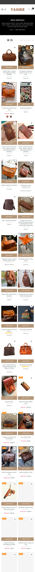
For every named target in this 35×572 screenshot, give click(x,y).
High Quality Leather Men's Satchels (9, 295)
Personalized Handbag (26, 329)
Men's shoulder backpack (9, 220)
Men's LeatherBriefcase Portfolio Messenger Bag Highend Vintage (9, 366)
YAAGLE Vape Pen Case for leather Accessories (9, 508)
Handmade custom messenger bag (26, 186)
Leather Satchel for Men (26, 472)
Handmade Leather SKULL (26, 507)
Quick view (14, 47)
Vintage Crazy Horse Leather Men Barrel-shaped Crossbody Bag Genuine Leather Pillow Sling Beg (25, 223)
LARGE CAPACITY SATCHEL (9, 185)
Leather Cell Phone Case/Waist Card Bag (9, 543)
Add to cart (26, 67)
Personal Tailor (9, 402)
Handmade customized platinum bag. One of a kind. (25, 72)
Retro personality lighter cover (26, 402)
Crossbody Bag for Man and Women (9, 330)
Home (11, 30)
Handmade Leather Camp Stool (26, 259)
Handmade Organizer (26, 108)
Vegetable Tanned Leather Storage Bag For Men (9, 259)
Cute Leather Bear (26, 437)
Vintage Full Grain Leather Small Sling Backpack (25, 295)
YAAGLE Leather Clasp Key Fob (25, 543)
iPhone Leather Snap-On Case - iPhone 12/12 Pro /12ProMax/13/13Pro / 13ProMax (9, 149)
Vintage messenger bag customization (9, 438)
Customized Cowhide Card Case (9, 108)
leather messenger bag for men (9, 473)
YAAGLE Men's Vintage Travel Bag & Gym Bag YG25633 (9, 72)
